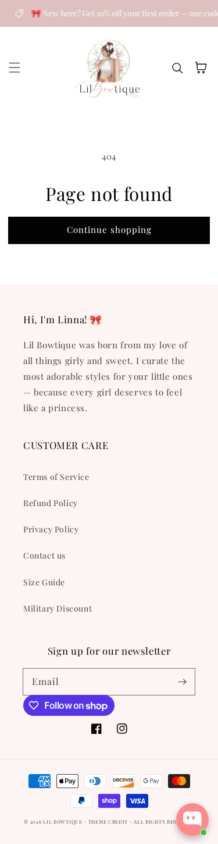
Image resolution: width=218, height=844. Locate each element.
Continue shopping (109, 229)
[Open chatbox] (192, 819)
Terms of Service (56, 476)
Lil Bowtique (62, 821)
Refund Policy (50, 502)
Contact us (44, 555)
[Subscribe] (182, 681)
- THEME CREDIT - (109, 821)
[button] (14, 67)
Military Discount (57, 608)
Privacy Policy (50, 529)
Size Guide (44, 582)
